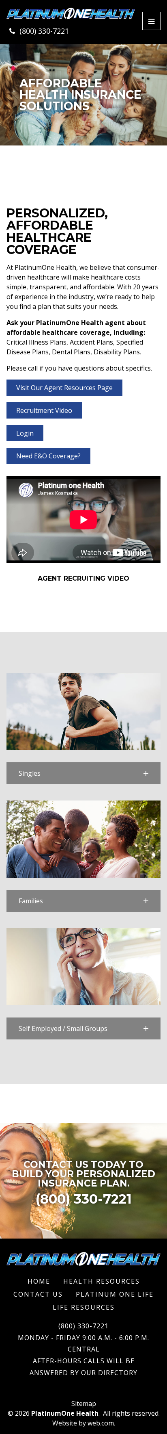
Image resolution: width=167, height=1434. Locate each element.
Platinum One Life (115, 1294)
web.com (101, 1423)
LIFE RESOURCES (84, 1307)
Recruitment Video (44, 410)
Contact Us (38, 1294)
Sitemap (83, 1403)
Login (25, 433)
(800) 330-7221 (44, 31)
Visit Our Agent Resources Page (64, 387)
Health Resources (101, 1281)
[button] (83, 773)
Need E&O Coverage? (48, 455)
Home (39, 1281)
